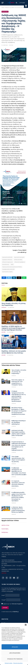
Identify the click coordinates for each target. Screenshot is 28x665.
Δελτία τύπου (5, 525)
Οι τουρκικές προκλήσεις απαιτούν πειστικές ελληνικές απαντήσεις (18, 483)
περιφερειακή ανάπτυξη (8, 269)
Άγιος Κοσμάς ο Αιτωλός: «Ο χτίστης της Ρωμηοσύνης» (19, 371)
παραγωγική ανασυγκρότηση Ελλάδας (12, 267)
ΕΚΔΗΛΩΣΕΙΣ (5, 11)
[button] (26, 6)
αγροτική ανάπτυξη (7, 257)
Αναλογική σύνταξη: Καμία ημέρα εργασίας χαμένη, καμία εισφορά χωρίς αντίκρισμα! (18, 433)
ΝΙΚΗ (12, 264)
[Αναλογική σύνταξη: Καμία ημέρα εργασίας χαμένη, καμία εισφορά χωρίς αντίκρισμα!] (6, 431)
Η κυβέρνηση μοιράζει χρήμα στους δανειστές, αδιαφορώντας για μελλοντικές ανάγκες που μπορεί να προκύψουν (19, 496)
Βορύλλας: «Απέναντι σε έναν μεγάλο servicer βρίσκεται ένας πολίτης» (14, 352)
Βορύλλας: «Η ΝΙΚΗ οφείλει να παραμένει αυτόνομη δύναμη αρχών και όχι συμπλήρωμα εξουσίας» (13, 328)
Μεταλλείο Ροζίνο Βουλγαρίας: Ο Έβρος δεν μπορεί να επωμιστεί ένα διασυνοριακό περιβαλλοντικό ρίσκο (19, 411)
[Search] (17, 3)
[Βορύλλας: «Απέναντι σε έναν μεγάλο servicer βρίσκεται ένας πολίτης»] (14, 342)
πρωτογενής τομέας (7, 271)
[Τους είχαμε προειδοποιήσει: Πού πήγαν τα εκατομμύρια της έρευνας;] (6, 458)
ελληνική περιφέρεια (20, 262)
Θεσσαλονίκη (5, 264)
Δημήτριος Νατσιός (7, 259)
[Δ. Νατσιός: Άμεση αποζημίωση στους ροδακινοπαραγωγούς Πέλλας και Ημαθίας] (6, 508)
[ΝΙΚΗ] (10, 2)
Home (3, 7)
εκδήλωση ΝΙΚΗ (18, 259)
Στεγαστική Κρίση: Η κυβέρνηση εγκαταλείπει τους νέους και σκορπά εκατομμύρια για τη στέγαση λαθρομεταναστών (19, 446)
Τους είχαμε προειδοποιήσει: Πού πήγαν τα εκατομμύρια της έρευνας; (18, 459)
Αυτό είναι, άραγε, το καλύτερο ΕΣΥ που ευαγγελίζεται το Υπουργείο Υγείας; (18, 382)
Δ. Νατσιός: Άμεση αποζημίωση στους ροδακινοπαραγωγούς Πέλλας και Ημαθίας (18, 509)
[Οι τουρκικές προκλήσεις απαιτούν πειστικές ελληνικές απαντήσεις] (6, 482)
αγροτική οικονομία (19, 257)
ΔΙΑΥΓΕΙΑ (4, 573)
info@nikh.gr (15, 611)
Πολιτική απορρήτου (18, 663)
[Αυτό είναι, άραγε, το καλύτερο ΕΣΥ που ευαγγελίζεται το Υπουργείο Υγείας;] (6, 381)
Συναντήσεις (5, 529)
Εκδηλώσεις (5, 532)
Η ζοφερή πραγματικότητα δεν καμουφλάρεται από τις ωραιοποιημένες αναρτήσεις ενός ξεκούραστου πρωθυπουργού (19, 396)
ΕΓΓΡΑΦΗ (22, 2)
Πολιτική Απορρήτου (17, 603)
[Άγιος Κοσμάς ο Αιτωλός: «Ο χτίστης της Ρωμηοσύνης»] (14, 294)
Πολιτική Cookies (8, 663)
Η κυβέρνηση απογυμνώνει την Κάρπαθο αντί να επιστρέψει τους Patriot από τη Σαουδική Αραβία (19, 471)
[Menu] (3, 3)
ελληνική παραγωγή (7, 262)
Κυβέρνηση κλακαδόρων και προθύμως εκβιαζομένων (19, 422)
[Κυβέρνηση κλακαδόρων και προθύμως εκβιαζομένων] (6, 422)
